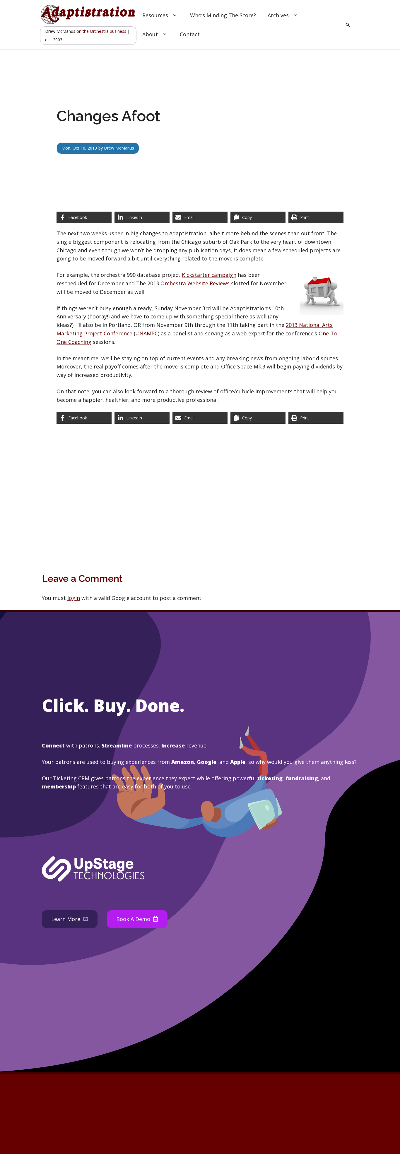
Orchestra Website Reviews (195, 283)
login (73, 597)
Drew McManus (119, 148)
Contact (190, 34)
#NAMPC (147, 333)
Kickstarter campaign (209, 274)
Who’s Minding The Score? (223, 15)
